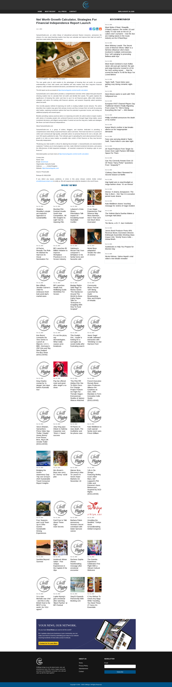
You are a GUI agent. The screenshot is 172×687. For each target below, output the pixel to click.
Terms (81, 663)
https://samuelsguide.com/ (50, 168)
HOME (40, 11)
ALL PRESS (62, 11)
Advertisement (83, 668)
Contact (81, 671)
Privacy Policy (83, 665)
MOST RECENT (50, 11)
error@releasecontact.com (44, 181)
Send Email (44, 162)
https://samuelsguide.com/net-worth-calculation (73, 90)
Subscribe (120, 672)
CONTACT (73, 11)
